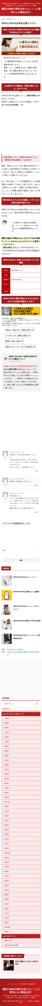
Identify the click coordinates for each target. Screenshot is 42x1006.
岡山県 (6, 857)
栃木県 (6, 820)
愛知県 (6, 783)
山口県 (6, 876)
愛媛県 (6, 894)
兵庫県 (6, 848)
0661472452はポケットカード (25, 577)
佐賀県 (6, 904)
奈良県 (6, 839)
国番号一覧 (8, 940)
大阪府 (6, 843)
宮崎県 (6, 922)
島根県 (6, 862)
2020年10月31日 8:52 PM (17, 493)
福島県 (6, 746)
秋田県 (6, 727)
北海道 (6, 718)
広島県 (6, 867)
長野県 (6, 755)
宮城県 (6, 737)
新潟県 (6, 751)
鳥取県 (6, 871)
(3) (31, 61)
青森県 (6, 723)
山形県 (6, 741)
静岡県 (6, 765)
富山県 (6, 779)
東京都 (6, 797)
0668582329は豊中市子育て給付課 (26, 621)
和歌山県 (7, 853)
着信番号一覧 (10, 936)
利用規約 (24, 984)
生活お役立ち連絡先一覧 (14, 714)
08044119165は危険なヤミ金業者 (26, 592)
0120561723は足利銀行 (15, 649)
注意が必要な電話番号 (11, 945)
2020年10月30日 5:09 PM (17, 479)
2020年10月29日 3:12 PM (17, 452)
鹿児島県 (7, 927)
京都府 (6, 834)
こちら (6, 74)
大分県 (6, 913)
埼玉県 (6, 811)
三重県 (6, 788)
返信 (36, 471)
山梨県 (6, 760)
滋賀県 (6, 830)
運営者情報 (32, 984)
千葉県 (6, 806)
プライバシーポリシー (13, 984)
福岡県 (6, 899)
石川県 (6, 769)
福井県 (6, 792)
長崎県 (6, 908)
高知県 (6, 890)
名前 (4, 550)
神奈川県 (7, 802)
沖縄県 (6, 932)
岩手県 (6, 732)
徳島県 (6, 881)
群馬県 (6, 825)
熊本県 (6, 918)
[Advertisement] (21, 130)
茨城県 (6, 816)
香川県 (6, 885)
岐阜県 (6, 774)
